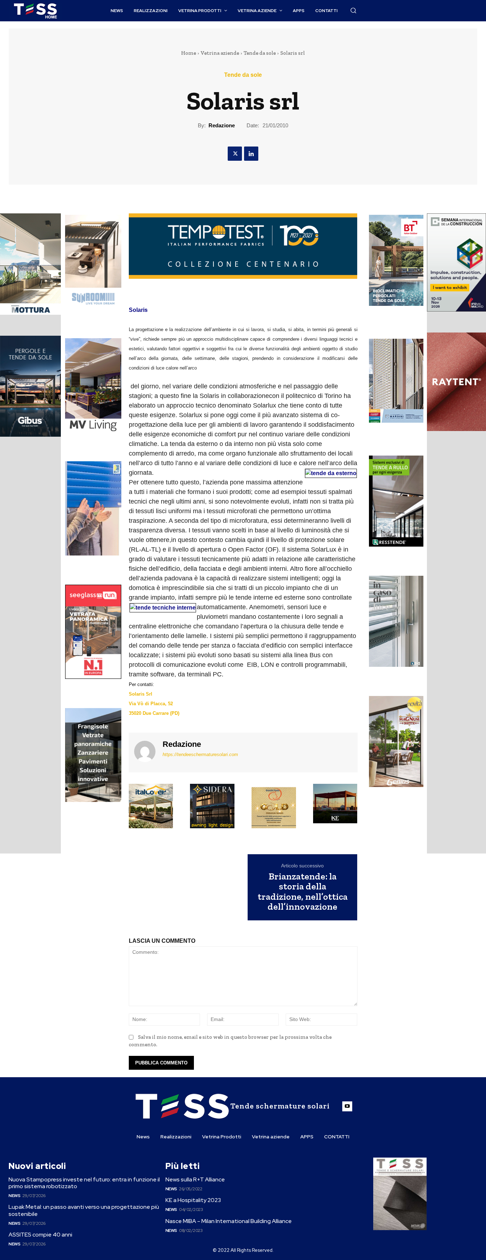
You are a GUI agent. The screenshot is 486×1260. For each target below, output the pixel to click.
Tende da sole (260, 53)
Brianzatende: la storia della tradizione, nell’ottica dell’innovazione (303, 891)
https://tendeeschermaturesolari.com (200, 754)
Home (188, 53)
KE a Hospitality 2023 (193, 1200)
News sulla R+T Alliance (195, 1179)
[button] (353, 10)
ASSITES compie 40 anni (40, 1234)
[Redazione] (144, 752)
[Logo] (35, 11)
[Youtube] (347, 1106)
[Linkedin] (251, 154)
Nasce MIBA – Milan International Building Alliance (228, 1221)
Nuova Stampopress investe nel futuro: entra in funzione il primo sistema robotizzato (84, 1183)
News (14, 1195)
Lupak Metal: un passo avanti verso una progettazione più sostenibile (84, 1210)
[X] (235, 154)
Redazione (221, 125)
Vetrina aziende (220, 53)
